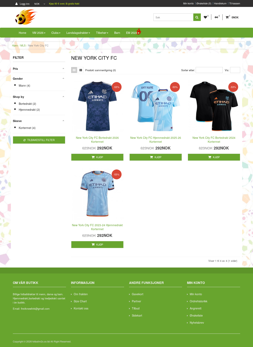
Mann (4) (24, 85)
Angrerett (195, 308)
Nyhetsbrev (197, 322)
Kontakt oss (81, 308)
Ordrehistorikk (198, 301)
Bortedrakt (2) (27, 104)
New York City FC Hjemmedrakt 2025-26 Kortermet (155, 140)
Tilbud (136, 308)
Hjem (15, 45)
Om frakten (81, 294)
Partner (136, 301)
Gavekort (137, 294)
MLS (23, 45)
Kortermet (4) (27, 128)
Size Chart (80, 301)
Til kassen (234, 3)
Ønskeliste (196, 315)
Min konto (188, 3)
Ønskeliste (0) (203, 3)
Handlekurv (220, 3)
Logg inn (24, 4)
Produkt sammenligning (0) (100, 70)
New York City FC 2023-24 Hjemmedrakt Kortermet (97, 227)
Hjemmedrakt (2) (29, 110)
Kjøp (99, 157)
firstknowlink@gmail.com (35, 308)
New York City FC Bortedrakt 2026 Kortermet (97, 140)
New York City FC (38, 45)
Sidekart (137, 315)
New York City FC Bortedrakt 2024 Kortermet (214, 140)
